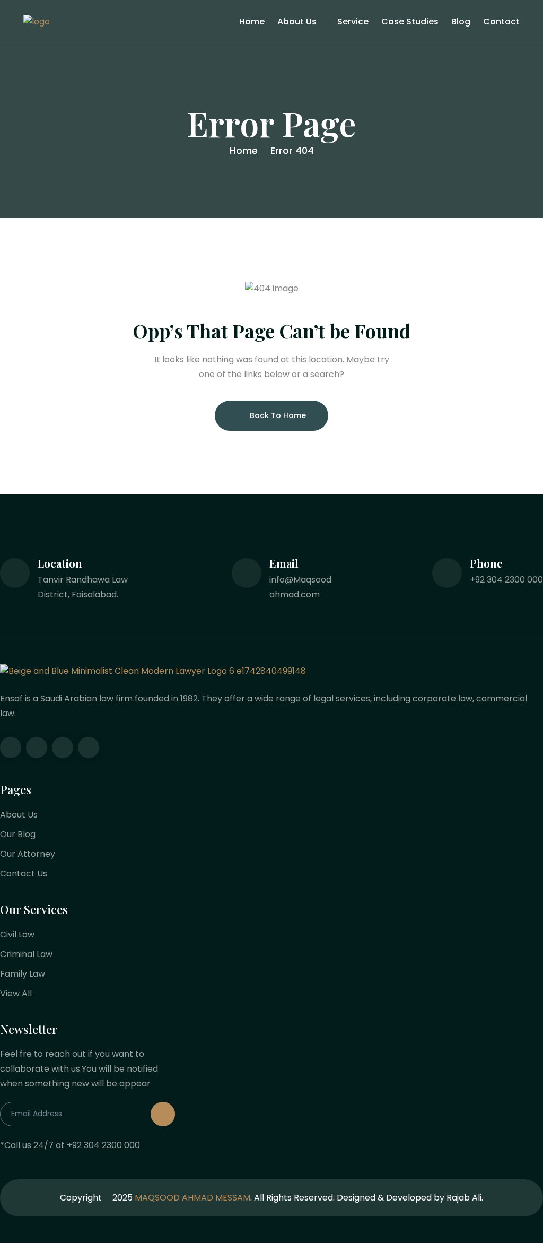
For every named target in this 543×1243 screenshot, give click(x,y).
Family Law (22, 973)
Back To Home (278, 415)
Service (353, 21)
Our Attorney (27, 853)
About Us (297, 21)
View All (16, 993)
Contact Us (23, 873)
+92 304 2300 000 (506, 579)
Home (252, 21)
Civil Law (17, 934)
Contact (501, 21)
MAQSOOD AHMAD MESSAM (192, 1198)
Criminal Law (26, 954)
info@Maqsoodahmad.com (300, 587)
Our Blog (18, 834)
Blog (460, 21)
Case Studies (410, 21)
